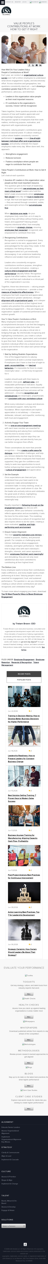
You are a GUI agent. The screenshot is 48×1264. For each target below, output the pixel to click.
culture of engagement (16, 470)
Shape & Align (6, 1180)
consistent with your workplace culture (25, 398)
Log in (24, 2)
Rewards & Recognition (21, 662)
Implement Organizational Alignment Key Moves (11, 1139)
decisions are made (18, 213)
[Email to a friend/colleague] (36, 66)
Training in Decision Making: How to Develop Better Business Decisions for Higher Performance (24, 719)
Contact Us (9, 2)
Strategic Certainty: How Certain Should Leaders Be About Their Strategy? (22, 952)
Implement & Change (9, 1184)
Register (18, 2)
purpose (18, 138)
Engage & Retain (7, 1210)
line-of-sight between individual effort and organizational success (20, 141)
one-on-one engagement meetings (26, 425)
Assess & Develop (8, 1207)
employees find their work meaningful (26, 554)
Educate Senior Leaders (10, 1127)
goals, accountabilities (14, 365)
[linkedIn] (40, 66)
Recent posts (24, 674)
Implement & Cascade (10, 1160)
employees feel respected (16, 230)
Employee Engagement (24, 659)
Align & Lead (6, 1156)
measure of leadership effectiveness (17, 292)
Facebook (25, 1244)
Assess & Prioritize (8, 1177)
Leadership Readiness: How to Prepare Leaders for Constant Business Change (21, 759)
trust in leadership (35, 197)
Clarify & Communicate (10, 1152)
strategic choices (24, 227)
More (28, 994)
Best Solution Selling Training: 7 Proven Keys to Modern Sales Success (22, 798)
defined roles (29, 382)
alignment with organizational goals (17, 300)
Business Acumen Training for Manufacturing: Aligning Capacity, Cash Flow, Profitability (23, 838)
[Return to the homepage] (6, 16)
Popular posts (24, 680)
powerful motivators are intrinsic (27, 535)
